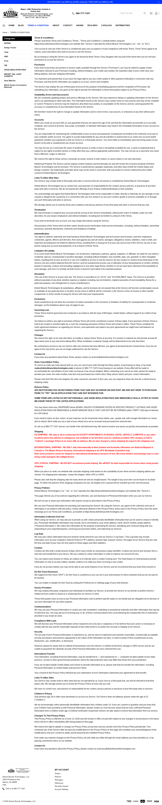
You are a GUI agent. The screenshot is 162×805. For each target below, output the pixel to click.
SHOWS (79, 25)
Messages (59, 780)
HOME (11, 25)
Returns (58, 777)
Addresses (59, 783)
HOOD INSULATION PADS (15, 70)
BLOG (21, 25)
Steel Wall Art (9, 81)
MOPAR (7, 43)
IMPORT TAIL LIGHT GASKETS (13, 75)
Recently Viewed (61, 786)
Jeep (6, 52)
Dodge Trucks (10, 48)
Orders (57, 773)
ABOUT (56, 25)
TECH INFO (92, 25)
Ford (6, 61)
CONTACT (67, 25)
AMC (6, 56)
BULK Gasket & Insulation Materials (15, 86)
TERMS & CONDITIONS (38, 25)
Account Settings (61, 789)
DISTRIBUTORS (123, 25)
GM (5, 65)
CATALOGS (106, 25)
